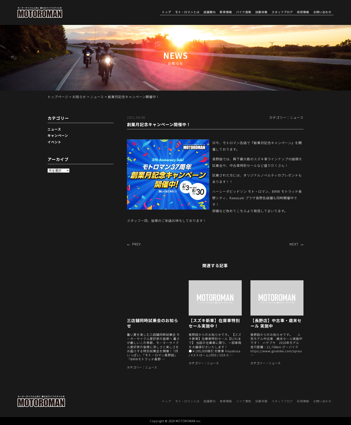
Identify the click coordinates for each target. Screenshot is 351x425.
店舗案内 (210, 12)
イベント (54, 141)
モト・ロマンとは (187, 12)
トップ (166, 12)
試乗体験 (261, 12)
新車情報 (226, 12)
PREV (136, 244)
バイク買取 (243, 12)
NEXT (293, 244)
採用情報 (303, 12)
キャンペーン (58, 135)
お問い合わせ (322, 12)
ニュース (54, 129)
